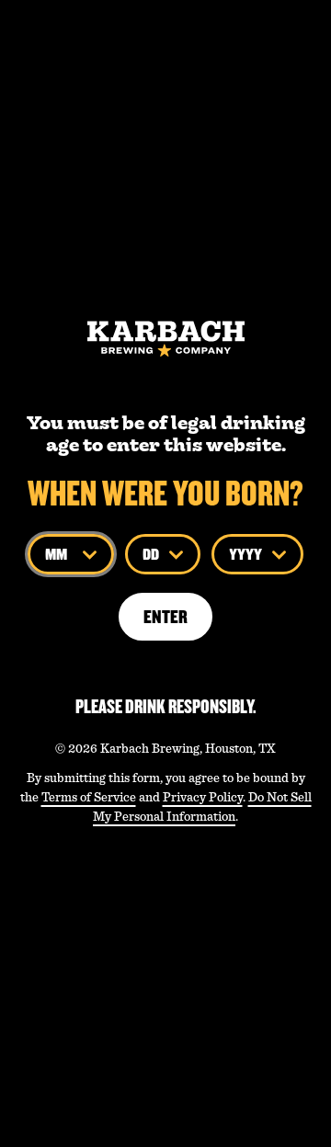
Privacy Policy (203, 796)
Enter (165, 617)
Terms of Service (88, 796)
